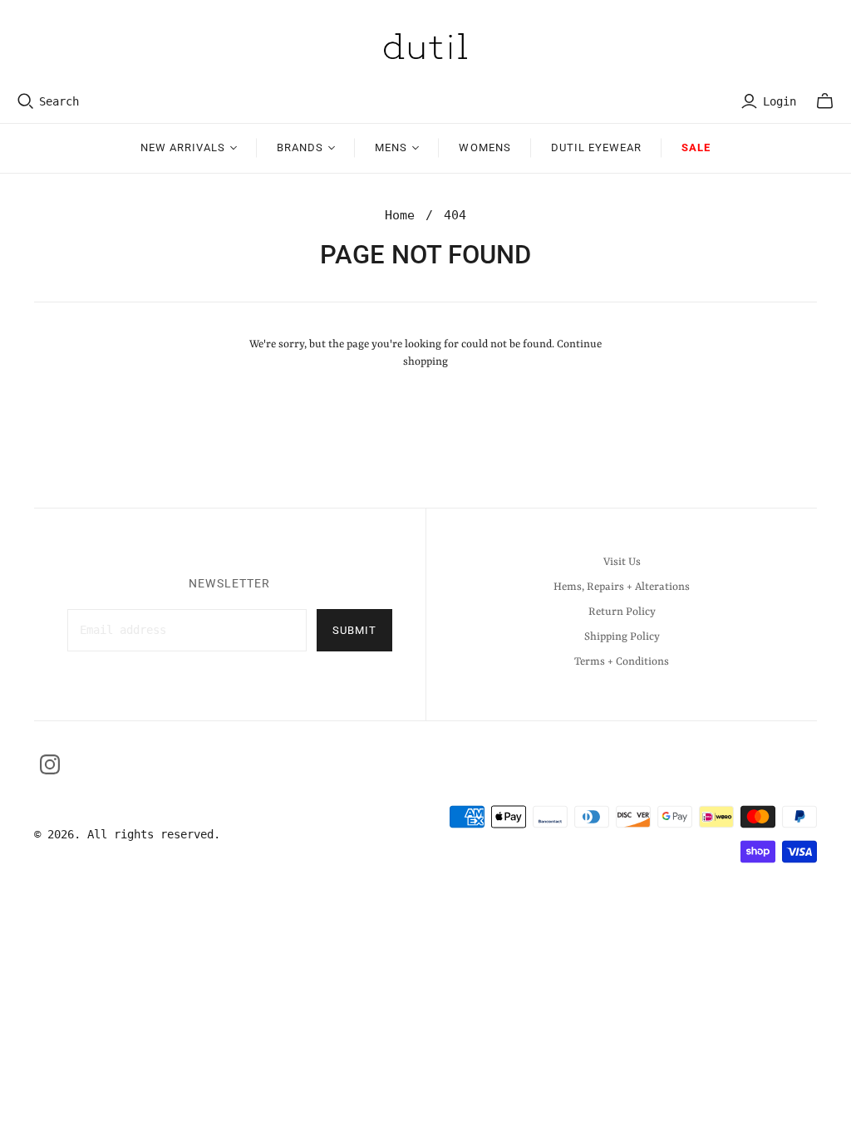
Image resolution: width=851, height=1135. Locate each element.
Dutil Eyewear (596, 147)
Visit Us (622, 562)
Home (400, 215)
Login (779, 101)
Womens (484, 147)
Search (59, 101)
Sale (696, 147)
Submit (354, 630)
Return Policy (622, 612)
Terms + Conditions (621, 662)
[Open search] (25, 101)
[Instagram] (50, 764)
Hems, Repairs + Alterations (621, 587)
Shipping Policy (622, 637)
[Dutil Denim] (425, 46)
